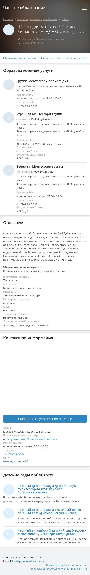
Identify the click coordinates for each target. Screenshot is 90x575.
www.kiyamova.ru (14, 461)
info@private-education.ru (28, 561)
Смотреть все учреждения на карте (45, 419)
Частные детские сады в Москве (37, 19)
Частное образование (24, 7)
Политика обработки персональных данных (58, 569)
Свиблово (50, 439)
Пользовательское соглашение (66, 565)
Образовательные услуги (19, 58)
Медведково (35, 439)
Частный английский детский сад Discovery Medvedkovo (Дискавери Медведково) (51, 532)
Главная (8, 19)
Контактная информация (73, 58)
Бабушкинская (16, 439)
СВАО (65, 19)
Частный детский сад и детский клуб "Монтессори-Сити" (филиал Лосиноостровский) (46, 489)
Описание (46, 58)
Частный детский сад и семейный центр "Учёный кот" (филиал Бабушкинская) (49, 511)
